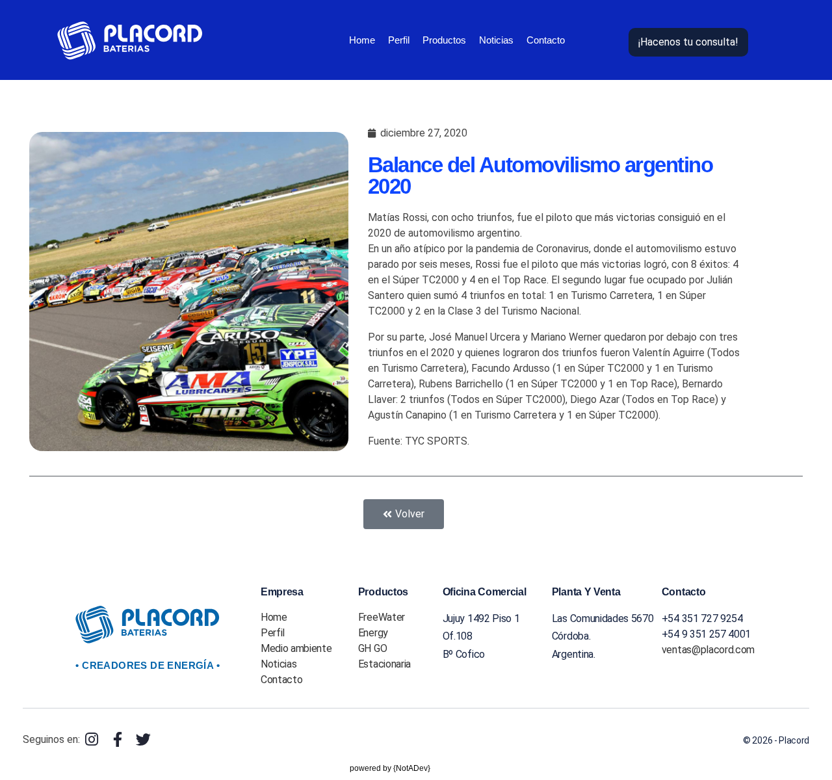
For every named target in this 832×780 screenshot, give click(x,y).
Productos (444, 40)
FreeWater (381, 617)
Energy (373, 633)
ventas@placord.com (708, 650)
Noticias (496, 40)
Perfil (399, 40)
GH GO (372, 648)
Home (362, 40)
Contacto (545, 40)
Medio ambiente (296, 648)
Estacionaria (384, 664)
